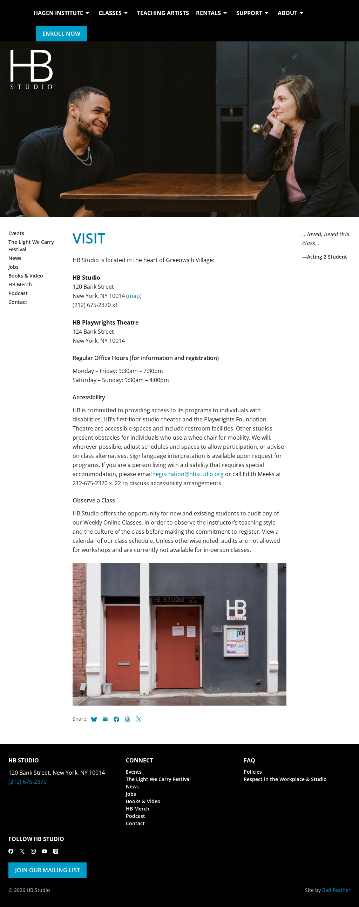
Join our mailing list (47, 870)
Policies (253, 771)
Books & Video (25, 275)
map (134, 296)
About (287, 13)
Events (16, 233)
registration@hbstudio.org (188, 474)
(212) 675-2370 (27, 782)
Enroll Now (61, 34)
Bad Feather (336, 890)
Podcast (18, 293)
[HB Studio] (15, 20)
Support (249, 13)
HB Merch (20, 284)
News (14, 258)
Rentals (208, 13)
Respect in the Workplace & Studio (285, 779)
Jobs (13, 267)
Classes (110, 13)
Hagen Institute (58, 13)
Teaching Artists (163, 13)
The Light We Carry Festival (158, 779)
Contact (17, 302)
